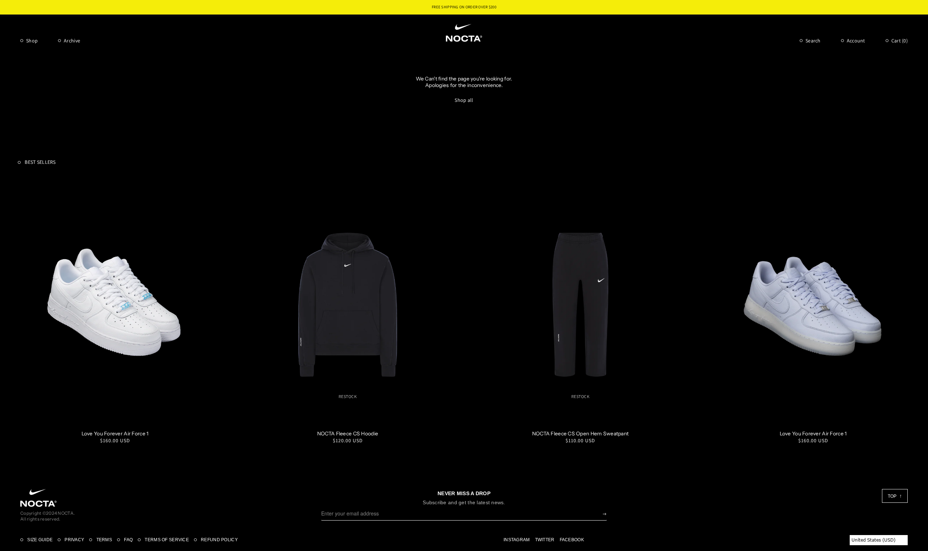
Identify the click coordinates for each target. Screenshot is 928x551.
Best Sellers (40, 162)
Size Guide (39, 539)
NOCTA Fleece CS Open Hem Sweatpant (580, 433)
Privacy (73, 539)
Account (856, 40)
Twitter (545, 539)
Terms (103, 539)
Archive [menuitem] (72, 40)
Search (813, 40)
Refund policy (219, 539)
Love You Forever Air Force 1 (115, 433)
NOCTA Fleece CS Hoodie (347, 433)
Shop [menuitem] (32, 40)
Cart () (899, 40)
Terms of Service (166, 539)
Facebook (572, 539)
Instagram (517, 539)
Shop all (464, 100)
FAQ (128, 539)
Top (893, 496)
